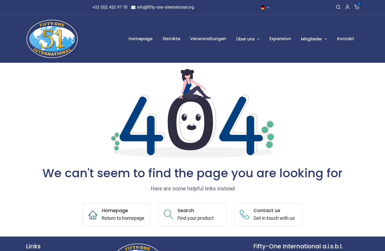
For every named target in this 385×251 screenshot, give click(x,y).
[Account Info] (347, 7)
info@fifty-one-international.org (165, 7)
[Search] (338, 7)
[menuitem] (140, 39)
